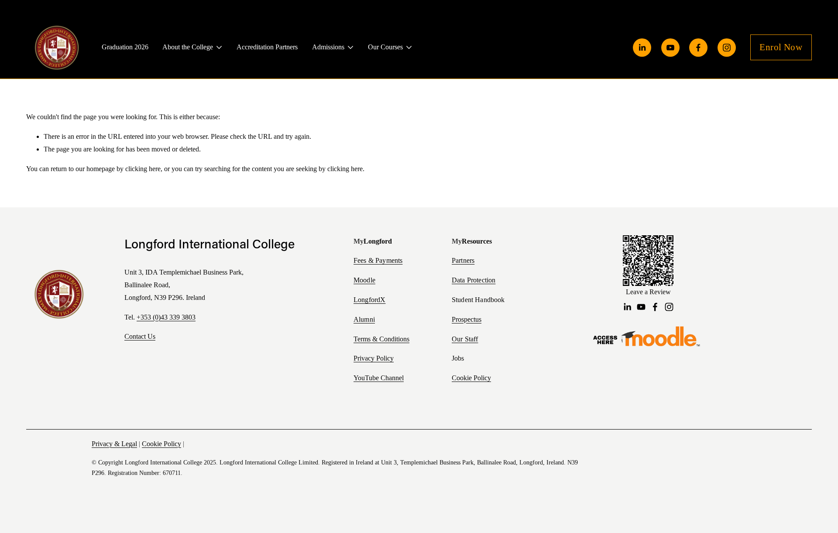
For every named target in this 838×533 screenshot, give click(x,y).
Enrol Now (780, 47)
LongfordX (369, 299)
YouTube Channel (379, 378)
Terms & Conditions (381, 339)
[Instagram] (727, 47)
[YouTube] (670, 47)
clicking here (143, 168)
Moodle (364, 280)
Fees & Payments (378, 260)
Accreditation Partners (267, 47)
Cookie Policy (471, 378)
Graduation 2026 (125, 47)
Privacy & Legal (114, 443)
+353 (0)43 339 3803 (166, 317)
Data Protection (473, 280)
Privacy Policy (374, 358)
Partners (463, 260)
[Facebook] (698, 47)
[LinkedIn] (642, 47)
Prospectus (466, 319)
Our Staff (465, 339)
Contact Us (139, 336)
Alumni (364, 319)
